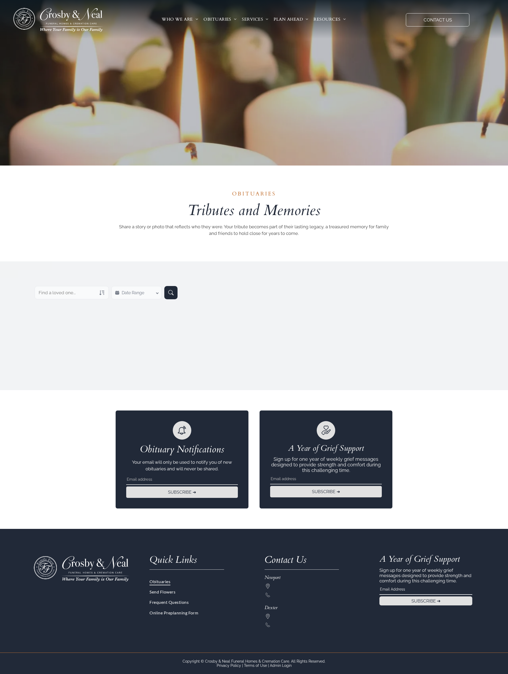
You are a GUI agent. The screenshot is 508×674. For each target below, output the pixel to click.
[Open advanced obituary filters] (102, 292)
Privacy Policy (229, 665)
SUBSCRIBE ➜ (182, 492)
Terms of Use (255, 665)
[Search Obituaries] (171, 292)
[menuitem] (180, 19)
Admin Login (281, 665)
